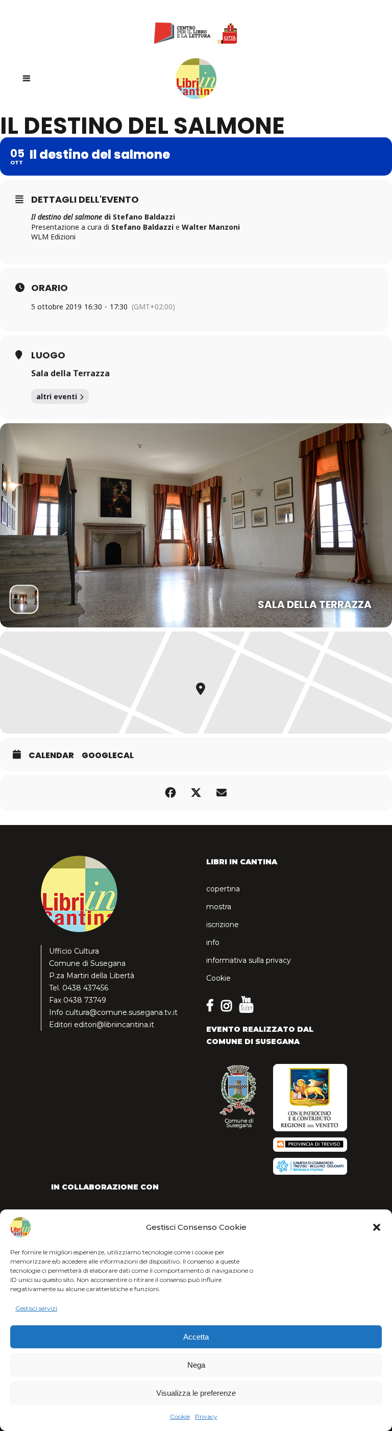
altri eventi (56, 396)
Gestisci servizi (36, 1308)
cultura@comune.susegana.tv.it (121, 1012)
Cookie (180, 1416)
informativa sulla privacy (248, 960)
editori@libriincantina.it (114, 1024)
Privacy (206, 1416)
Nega (196, 1365)
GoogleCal (108, 755)
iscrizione (222, 924)
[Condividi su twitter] (196, 793)
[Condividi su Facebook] (170, 793)
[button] (377, 1227)
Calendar (51, 755)
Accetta (196, 1336)
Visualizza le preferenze (196, 1393)
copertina (223, 888)
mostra (218, 906)
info (212, 942)
